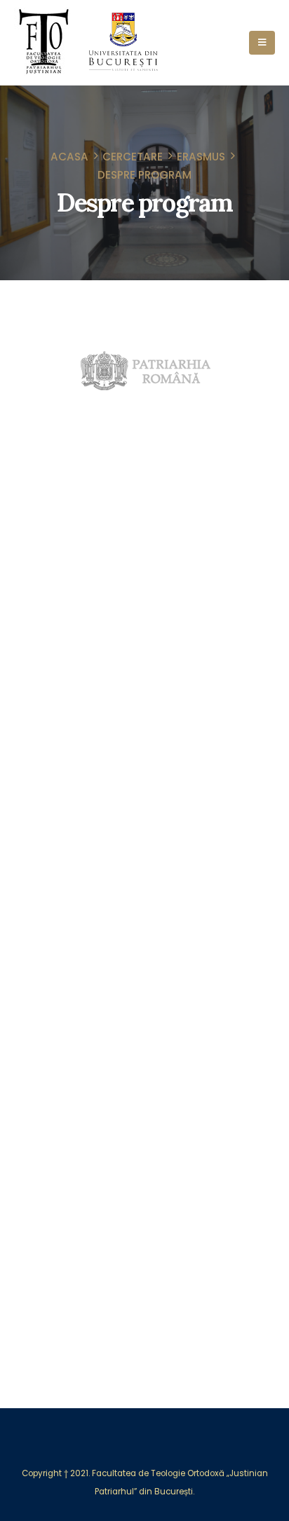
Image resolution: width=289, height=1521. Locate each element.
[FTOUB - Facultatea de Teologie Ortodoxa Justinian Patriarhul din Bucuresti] (45, 42)
